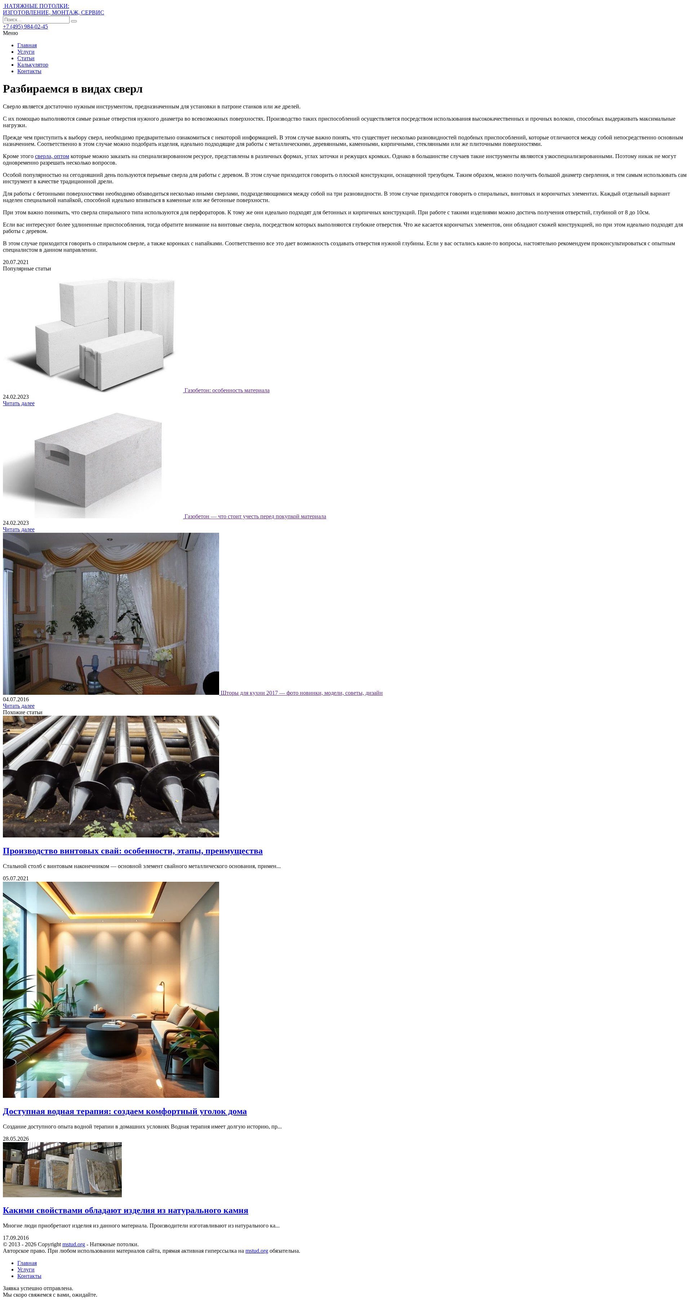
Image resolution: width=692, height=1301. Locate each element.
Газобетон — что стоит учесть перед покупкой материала (255, 516)
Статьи (26, 58)
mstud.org (73, 1244)
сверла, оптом (52, 156)
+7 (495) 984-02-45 (25, 26)
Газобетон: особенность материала (227, 390)
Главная (27, 45)
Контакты (29, 71)
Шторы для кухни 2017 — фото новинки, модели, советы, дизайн (302, 693)
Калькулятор (32, 65)
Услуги (26, 52)
